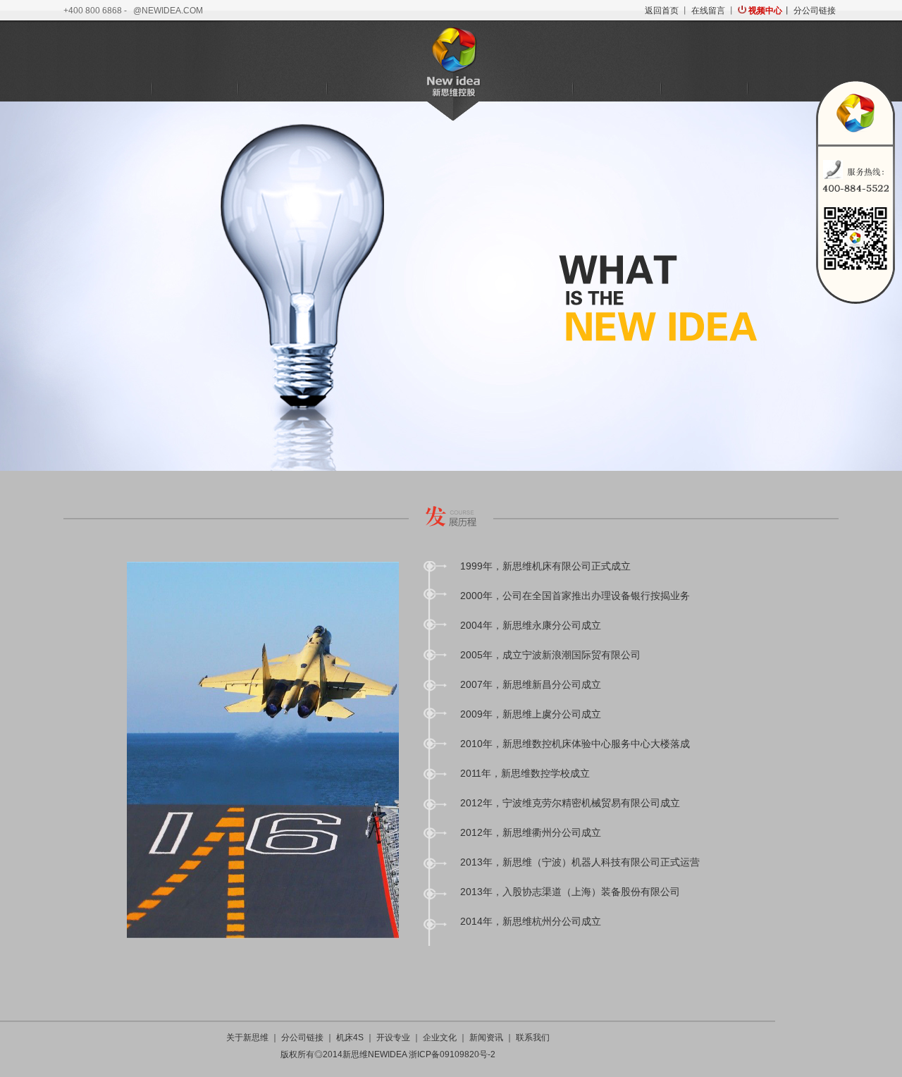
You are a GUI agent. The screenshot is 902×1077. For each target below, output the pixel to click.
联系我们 (791, 89)
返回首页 (662, 11)
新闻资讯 (704, 89)
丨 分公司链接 (808, 11)
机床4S (195, 89)
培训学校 (529, 89)
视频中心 (765, 11)
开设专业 (393, 1037)
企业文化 (617, 89)
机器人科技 (282, 89)
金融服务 (369, 89)
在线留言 (708, 11)
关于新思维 (107, 89)
